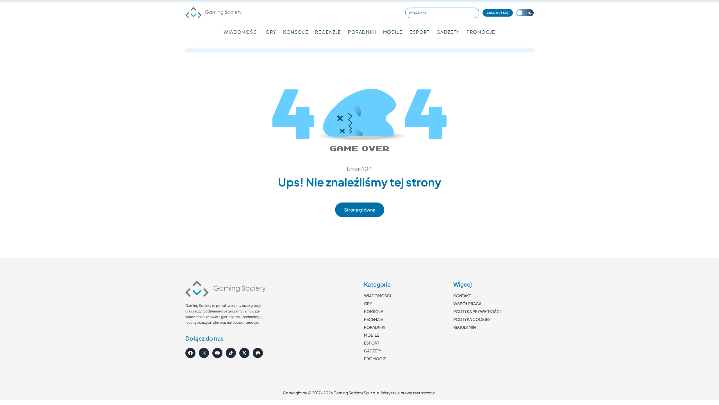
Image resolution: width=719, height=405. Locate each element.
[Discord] (258, 353)
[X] (244, 353)
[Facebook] (190, 353)
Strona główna (359, 210)
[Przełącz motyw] (525, 12)
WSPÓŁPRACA (467, 303)
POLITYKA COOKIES (472, 319)
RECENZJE (328, 32)
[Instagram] (204, 353)
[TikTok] (231, 353)
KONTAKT (462, 295)
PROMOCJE (481, 32)
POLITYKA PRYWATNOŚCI (477, 311)
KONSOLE (295, 32)
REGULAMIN (464, 327)
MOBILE (393, 32)
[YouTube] (217, 353)
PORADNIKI (362, 32)
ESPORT (419, 32)
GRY (271, 32)
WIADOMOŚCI (241, 32)
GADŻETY (448, 32)
